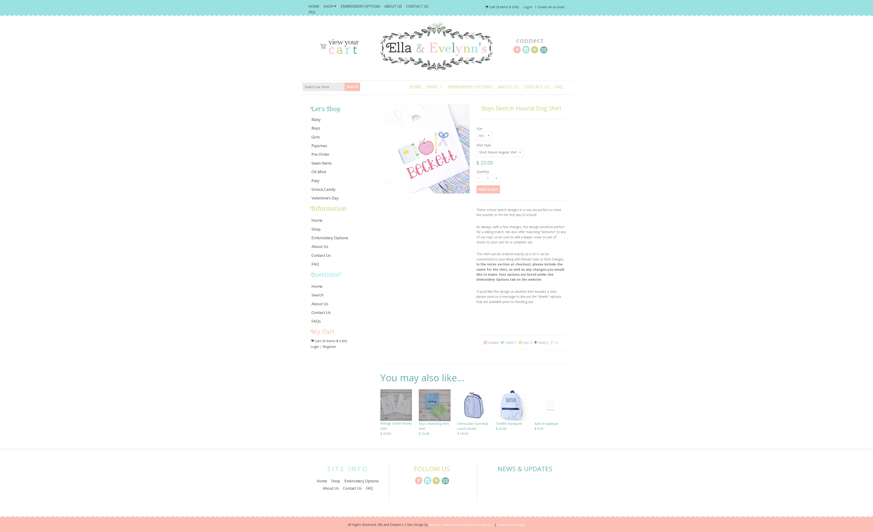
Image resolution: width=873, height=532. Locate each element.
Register (329, 346)
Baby (316, 119)
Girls (315, 137)
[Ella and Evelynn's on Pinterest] (436, 483)
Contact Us (417, 6)
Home (314, 6)
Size (479, 128)
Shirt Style (484, 145)
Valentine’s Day (325, 198)
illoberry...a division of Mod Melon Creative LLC (461, 525)
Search (353, 86)
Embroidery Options (360, 6)
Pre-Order (320, 154)
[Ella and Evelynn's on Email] (445, 483)
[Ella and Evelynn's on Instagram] (427, 483)
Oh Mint (318, 171)
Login (315, 346)
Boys (315, 128)
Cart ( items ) (504, 7)
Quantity (483, 171)
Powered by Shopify (511, 525)
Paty (315, 180)
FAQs (316, 321)
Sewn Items (321, 163)
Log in (527, 7)
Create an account (550, 7)
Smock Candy (323, 189)
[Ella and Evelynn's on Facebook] (419, 483)
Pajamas (319, 145)
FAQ (312, 12)
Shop (328, 6)
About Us (393, 6)
